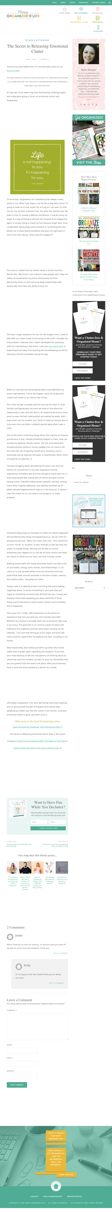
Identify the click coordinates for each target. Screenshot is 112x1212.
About (63, 2)
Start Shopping (66, 1175)
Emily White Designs (93, 1203)
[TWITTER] (85, 105)
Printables (83, 2)
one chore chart (56, 346)
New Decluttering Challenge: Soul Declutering (34, 727)
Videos (72, 2)
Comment (12, 1010)
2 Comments (44, 59)
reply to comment (60, 953)
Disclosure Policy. (13, 70)
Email (10, 1058)
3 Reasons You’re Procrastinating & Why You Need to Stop (55, 844)
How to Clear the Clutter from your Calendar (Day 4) (37, 748)
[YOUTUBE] (97, 105)
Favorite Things (98, 2)
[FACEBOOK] (80, 105)
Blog (54, 2)
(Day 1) (58, 727)
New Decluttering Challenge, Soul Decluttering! (19, 844)
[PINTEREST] (93, 105)
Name (10, 1045)
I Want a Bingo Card (48, 828)
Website (10, 1071)
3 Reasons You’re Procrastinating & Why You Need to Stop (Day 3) (37, 741)
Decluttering (39, 40)
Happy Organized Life (23, 14)
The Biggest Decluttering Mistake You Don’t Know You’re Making (89, 277)
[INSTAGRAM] (89, 105)
